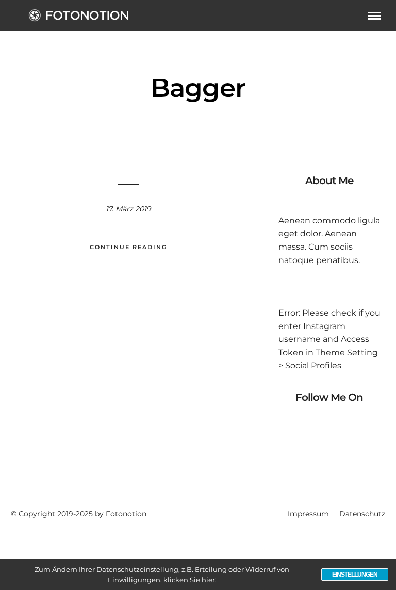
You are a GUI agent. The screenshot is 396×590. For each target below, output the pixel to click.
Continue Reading (128, 247)
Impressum (308, 513)
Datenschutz (362, 513)
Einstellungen (354, 574)
